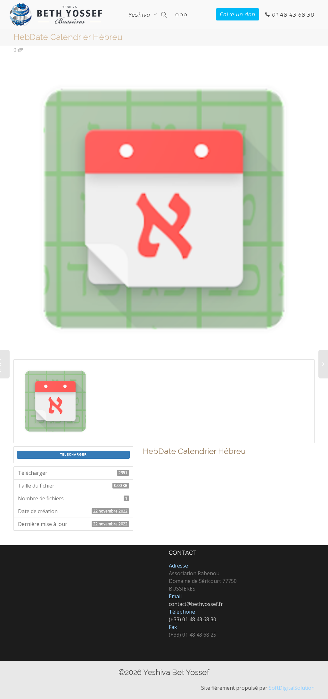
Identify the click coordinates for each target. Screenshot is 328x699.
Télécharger (73, 455)
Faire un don (237, 14)
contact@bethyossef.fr (196, 604)
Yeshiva (140, 14)
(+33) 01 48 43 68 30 (192, 619)
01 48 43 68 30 (292, 14)
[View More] (181, 14)
